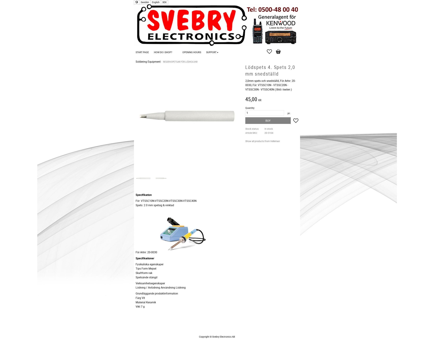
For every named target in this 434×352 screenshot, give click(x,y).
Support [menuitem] (211, 52)
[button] (271, 51)
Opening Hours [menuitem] (191, 52)
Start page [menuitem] (142, 52)
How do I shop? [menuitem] (163, 52)
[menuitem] (178, 47)
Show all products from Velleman (262, 141)
